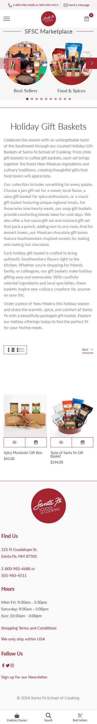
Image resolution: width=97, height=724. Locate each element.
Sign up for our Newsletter (24, 676)
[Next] (91, 63)
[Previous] (5, 63)
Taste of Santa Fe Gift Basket (66, 454)
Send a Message (78, 5)
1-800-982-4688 (23, 5)
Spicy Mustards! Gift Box (23, 453)
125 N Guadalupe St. (19, 549)
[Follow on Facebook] (3, 665)
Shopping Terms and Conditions (28, 627)
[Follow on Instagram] (12, 665)
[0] (87, 19)
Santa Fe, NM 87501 (19, 556)
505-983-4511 (48, 5)
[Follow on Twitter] (8, 665)
